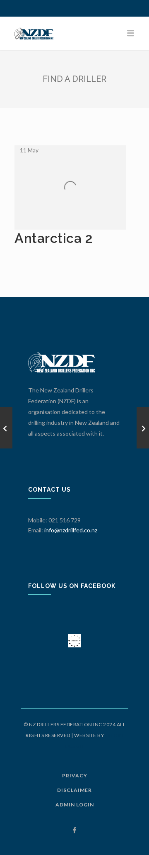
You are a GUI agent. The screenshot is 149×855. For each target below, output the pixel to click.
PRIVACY (74, 775)
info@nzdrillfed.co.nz (70, 530)
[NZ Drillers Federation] (74, 33)
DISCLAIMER (74, 790)
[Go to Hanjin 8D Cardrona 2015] (6, 427)
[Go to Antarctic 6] (143, 427)
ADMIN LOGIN (74, 804)
